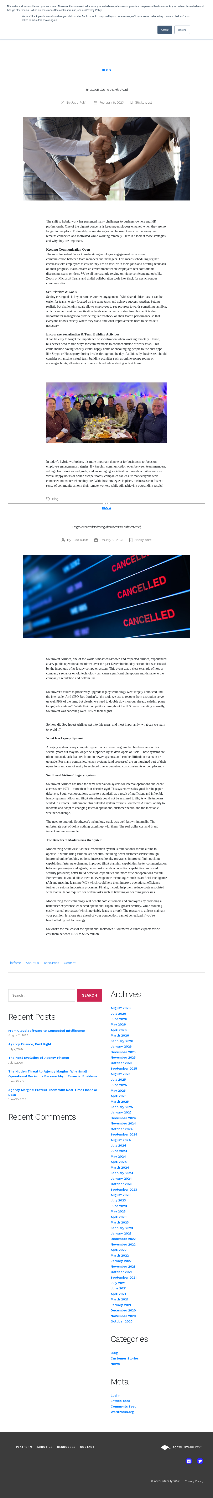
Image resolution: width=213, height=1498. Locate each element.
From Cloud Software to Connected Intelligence (46, 1031)
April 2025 (118, 1096)
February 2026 (122, 1041)
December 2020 (123, 1310)
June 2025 (119, 1085)
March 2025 (120, 1101)
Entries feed (120, 1401)
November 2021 (123, 1266)
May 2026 (118, 1024)
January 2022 (121, 1261)
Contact (69, 963)
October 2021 (121, 1272)
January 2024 (121, 1178)
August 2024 (121, 1140)
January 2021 (121, 1305)
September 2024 (124, 1134)
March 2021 (119, 1299)
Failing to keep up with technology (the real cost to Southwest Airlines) (106, 527)
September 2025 (124, 1068)
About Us (32, 963)
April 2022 (118, 1250)
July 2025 (118, 1079)
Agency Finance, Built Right (29, 1044)
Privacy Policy (194, 1481)
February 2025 (122, 1107)
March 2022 (120, 1255)
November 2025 (123, 1057)
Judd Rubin (79, 102)
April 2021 (118, 1294)
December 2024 (123, 1118)
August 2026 (120, 1008)
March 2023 (120, 1222)
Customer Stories (125, 1358)
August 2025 (120, 1074)
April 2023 (118, 1217)
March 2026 (120, 1035)
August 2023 (120, 1195)
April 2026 (119, 1030)
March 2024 (120, 1167)
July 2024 (118, 1145)
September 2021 (123, 1277)
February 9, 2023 (111, 102)
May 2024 (118, 1156)
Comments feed (123, 1406)
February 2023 (122, 1228)
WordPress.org (122, 1412)
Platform (14, 963)
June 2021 (118, 1288)
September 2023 (124, 1189)
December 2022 (123, 1239)
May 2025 (118, 1090)
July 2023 (118, 1200)
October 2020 (122, 1321)
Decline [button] (182, 29)
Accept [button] (164, 29)
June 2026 (119, 1019)
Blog (106, 70)
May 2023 (118, 1211)
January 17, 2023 (111, 540)
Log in (115, 1395)
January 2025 (121, 1112)
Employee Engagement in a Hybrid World (106, 90)
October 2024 (122, 1129)
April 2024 (119, 1162)
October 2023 (121, 1184)
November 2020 (123, 1316)
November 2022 (123, 1244)
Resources (51, 963)
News (115, 1364)
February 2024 (122, 1173)
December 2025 (123, 1052)
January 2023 (121, 1233)
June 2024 (119, 1151)
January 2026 (121, 1046)
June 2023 (119, 1206)
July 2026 (118, 1014)
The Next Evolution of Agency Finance (38, 1058)
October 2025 (121, 1063)
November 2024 (123, 1123)
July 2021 (118, 1283)
